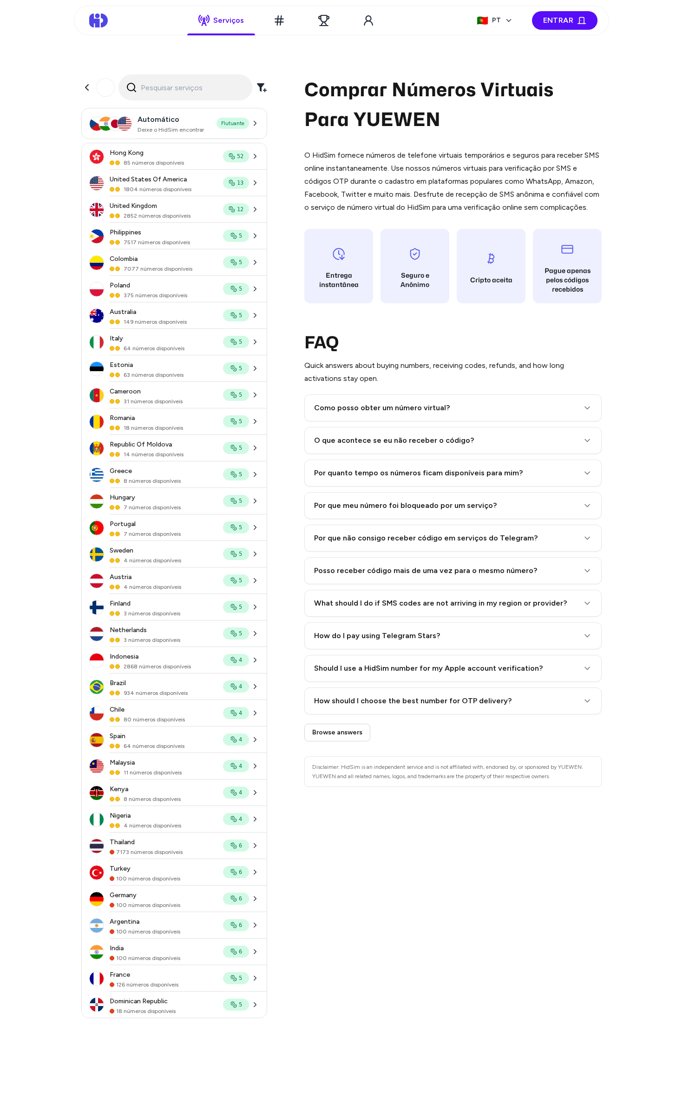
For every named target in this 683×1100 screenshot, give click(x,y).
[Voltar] (86, 87)
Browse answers (337, 732)
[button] (453, 408)
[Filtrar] (261, 87)
